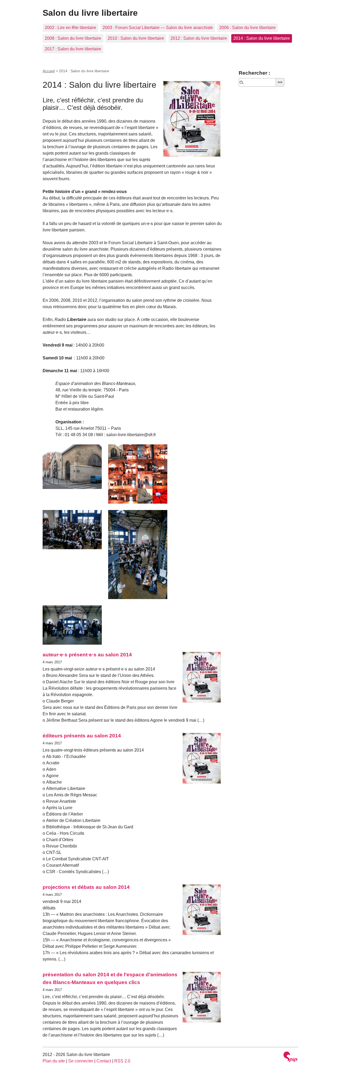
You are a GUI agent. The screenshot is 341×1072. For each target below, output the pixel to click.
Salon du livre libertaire (90, 13)
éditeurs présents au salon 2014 (82, 735)
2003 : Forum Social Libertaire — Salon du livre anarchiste (158, 27)
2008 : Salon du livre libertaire (73, 38)
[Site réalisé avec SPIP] (290, 1057)
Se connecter (80, 1061)
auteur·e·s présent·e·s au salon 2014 (87, 654)
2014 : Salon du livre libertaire (261, 38)
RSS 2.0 (122, 1061)
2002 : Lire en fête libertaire (70, 27)
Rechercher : (254, 73)
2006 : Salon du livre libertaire (247, 27)
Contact (103, 1061)
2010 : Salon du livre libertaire (136, 38)
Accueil (49, 71)
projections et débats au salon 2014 (86, 887)
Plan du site (54, 1061)
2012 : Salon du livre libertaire (198, 38)
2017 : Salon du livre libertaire (73, 49)
